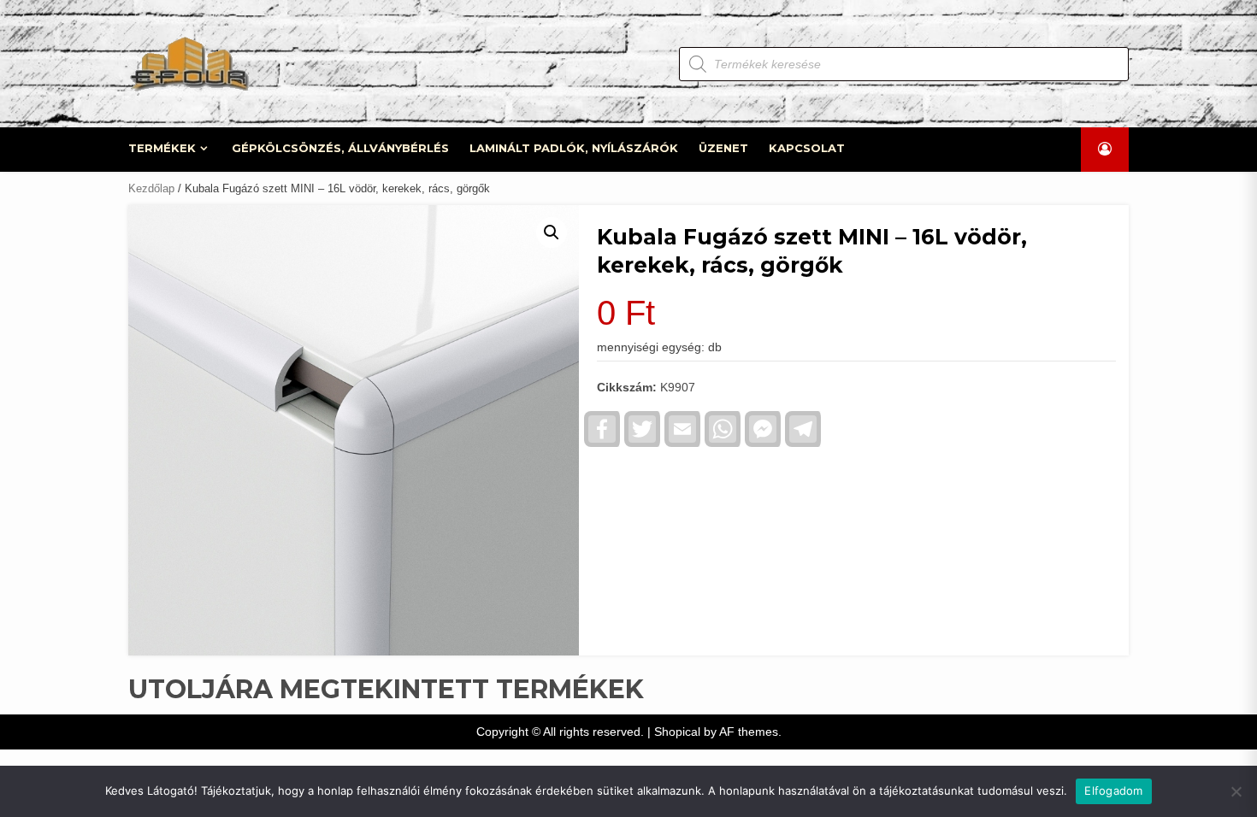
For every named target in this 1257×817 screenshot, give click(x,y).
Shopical (677, 731)
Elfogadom (1113, 790)
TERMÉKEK (162, 148)
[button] (551, 232)
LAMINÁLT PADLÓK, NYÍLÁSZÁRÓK (573, 148)
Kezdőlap (151, 188)
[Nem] (1235, 791)
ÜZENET (723, 148)
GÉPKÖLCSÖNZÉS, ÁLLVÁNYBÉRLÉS (340, 148)
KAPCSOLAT (807, 148)
